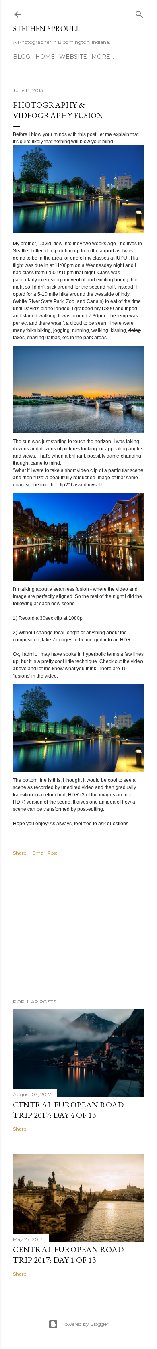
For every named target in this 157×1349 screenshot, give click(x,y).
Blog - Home (34, 56)
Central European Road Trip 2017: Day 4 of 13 (68, 1109)
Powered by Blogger (85, 1324)
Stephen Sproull (46, 28)
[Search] (139, 12)
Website (73, 56)
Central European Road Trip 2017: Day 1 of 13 (68, 1254)
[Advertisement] (78, 928)
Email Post (45, 853)
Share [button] (19, 853)
